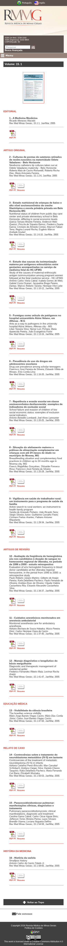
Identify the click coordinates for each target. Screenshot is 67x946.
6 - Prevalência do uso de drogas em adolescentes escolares (30, 362)
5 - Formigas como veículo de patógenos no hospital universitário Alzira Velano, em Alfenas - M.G (35, 318)
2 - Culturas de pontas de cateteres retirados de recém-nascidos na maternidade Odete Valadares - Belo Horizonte (35, 160)
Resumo (21, 190)
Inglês (42, 3)
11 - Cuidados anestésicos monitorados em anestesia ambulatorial (34, 619)
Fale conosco (24, 913)
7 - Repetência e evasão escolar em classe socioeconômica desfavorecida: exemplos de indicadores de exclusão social (36, 404)
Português (27, 3)
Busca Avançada (13, 50)
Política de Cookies (34, 928)
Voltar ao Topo (35, 902)
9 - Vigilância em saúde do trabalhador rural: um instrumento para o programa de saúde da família (36, 501)
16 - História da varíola (22, 857)
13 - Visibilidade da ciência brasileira (30, 710)
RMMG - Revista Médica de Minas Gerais (23, 20)
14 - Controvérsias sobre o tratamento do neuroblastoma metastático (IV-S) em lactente (36, 756)
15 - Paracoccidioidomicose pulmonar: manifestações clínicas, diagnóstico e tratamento (31, 805)
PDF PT (12, 138)
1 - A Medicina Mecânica (23, 118)
